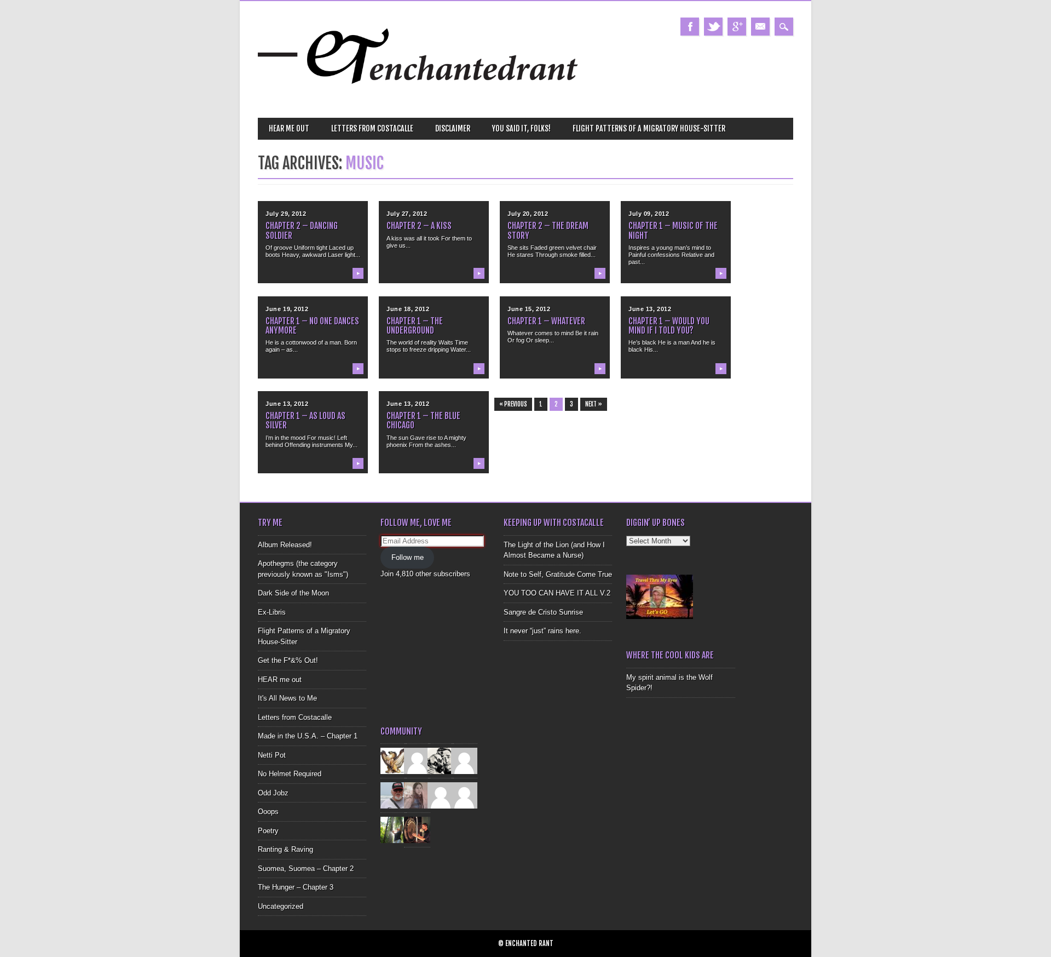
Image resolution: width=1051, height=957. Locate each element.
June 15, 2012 (528, 309)
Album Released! (285, 545)
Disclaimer (452, 128)
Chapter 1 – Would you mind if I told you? (668, 326)
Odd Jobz (273, 793)
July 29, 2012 (285, 213)
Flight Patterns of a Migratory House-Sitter (649, 128)
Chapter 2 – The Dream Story (547, 230)
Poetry (268, 831)
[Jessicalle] (393, 830)
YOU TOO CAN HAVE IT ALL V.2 (557, 593)
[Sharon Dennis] (464, 761)
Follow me (407, 557)
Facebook (689, 27)
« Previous (513, 404)
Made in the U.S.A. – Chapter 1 (307, 736)
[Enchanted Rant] (418, 99)
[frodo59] (393, 761)
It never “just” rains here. (542, 631)
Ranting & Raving (285, 849)
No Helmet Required (289, 774)
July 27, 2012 (406, 213)
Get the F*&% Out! (288, 660)
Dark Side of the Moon (293, 593)
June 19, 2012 (286, 309)
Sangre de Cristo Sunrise (543, 612)
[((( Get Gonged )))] (417, 830)
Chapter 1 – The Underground (414, 326)
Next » (593, 404)
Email (760, 27)
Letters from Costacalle (372, 128)
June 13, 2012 (649, 309)
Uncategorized (280, 906)
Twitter (713, 27)
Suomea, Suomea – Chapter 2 (306, 868)
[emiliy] (464, 795)
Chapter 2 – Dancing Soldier (301, 230)
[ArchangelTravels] (417, 761)
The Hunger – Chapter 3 (295, 887)
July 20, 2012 (527, 213)
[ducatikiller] (441, 761)
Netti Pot (272, 755)
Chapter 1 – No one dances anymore (312, 326)
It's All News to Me (287, 698)
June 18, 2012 (407, 309)
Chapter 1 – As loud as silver (305, 420)
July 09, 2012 (648, 213)
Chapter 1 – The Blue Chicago (423, 420)
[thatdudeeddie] (441, 795)
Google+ (736, 27)
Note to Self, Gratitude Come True (558, 574)
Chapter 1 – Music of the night (673, 230)
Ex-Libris (272, 612)
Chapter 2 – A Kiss (419, 225)
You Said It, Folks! (521, 128)
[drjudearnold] (417, 795)
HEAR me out (289, 128)
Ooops (268, 811)
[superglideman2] (393, 795)
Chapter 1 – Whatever (546, 321)
